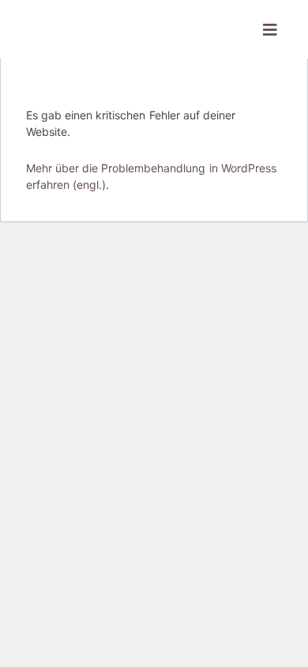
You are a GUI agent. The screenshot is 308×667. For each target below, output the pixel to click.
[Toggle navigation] (270, 29)
